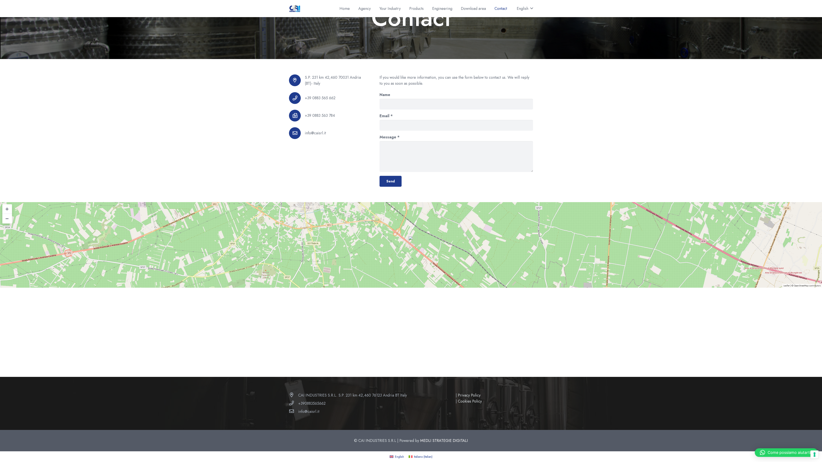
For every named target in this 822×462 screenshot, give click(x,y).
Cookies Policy (470, 401)
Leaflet (786, 285)
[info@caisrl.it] (297, 133)
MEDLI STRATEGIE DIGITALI (444, 440)
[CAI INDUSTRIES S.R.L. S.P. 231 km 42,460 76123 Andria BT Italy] (293, 395)
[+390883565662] (293, 403)
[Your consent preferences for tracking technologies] (814, 454)
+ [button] (7, 209)
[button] (525, 8)
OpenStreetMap (801, 285)
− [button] (7, 218)
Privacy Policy (469, 395)
